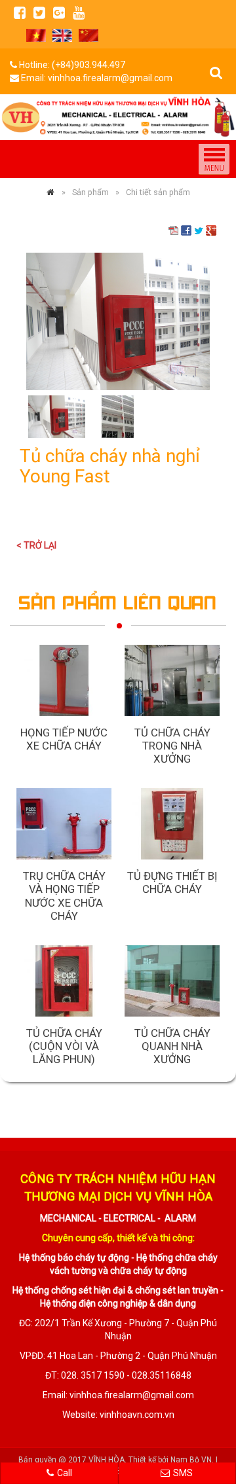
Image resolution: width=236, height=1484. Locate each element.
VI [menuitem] (36, 35)
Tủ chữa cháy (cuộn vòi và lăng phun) (64, 1046)
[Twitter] (39, 12)
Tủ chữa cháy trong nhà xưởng (172, 745)
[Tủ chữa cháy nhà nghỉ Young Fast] (118, 321)
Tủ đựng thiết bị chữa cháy (172, 882)
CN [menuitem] (88, 35)
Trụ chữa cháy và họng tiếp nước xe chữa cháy (64, 895)
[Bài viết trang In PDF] (173, 230)
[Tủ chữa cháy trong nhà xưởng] (172, 680)
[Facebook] (20, 12)
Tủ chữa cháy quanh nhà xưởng (172, 1046)
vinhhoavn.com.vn (137, 1414)
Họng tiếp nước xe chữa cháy (64, 739)
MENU (213, 159)
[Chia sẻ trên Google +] (211, 230)
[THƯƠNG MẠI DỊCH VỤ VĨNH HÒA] (50, 192)
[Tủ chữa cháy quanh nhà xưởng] (172, 981)
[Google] (59, 12)
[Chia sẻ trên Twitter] (198, 230)
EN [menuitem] (62, 35)
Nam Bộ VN (191, 1459)
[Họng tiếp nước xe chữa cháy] (63, 680)
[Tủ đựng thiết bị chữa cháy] (172, 824)
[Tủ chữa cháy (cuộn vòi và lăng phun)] (63, 981)
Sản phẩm (90, 192)
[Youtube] (78, 12)
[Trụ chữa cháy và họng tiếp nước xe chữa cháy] (63, 824)
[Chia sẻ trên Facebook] (186, 230)
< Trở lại (36, 545)
